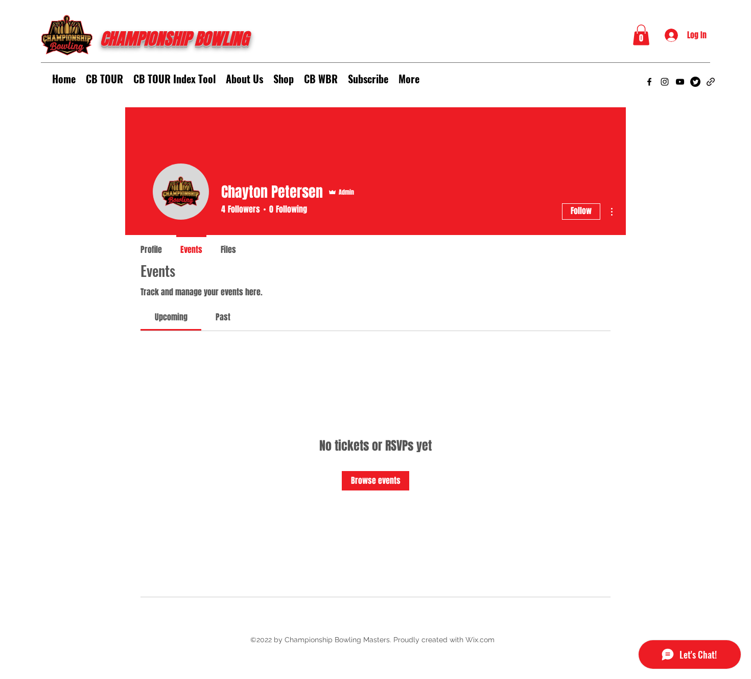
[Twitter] (695, 82)
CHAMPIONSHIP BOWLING (174, 39)
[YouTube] (680, 82)
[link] (171, 317)
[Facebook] (649, 82)
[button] (641, 35)
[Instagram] (665, 82)
